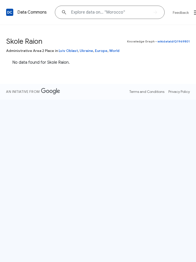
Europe (101, 50)
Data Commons (32, 12)
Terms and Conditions (146, 91)
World (114, 50)
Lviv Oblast (68, 50)
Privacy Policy (179, 91)
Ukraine (86, 50)
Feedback (181, 12)
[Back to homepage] (9, 12)
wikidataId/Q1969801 (173, 41)
